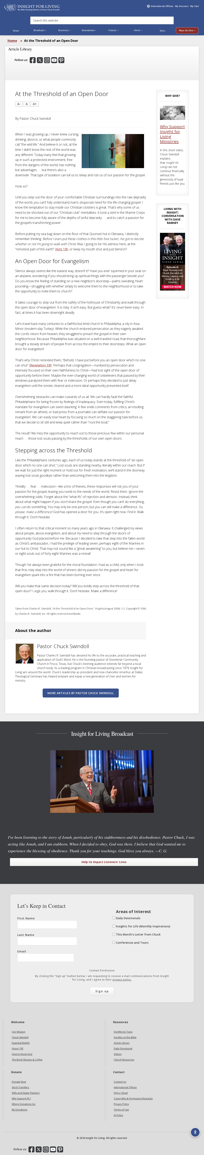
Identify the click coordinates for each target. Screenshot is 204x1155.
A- (19, 104)
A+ (35, 104)
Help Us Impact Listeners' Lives (104, 862)
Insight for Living (32, 7)
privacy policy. (122, 979)
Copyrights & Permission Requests (133, 1098)
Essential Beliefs (21, 1043)
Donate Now (19, 1081)
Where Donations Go (23, 1104)
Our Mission (18, 1032)
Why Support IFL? (21, 1098)
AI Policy (118, 1115)
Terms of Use (121, 1109)
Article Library (121, 1043)
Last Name (25, 935)
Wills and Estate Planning (25, 1093)
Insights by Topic (123, 1032)
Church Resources (124, 1059)
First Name (26, 918)
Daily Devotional (123, 1048)
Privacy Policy (121, 1104)
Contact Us (120, 1081)
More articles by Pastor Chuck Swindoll (80, 693)
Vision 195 (17, 1048)
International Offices (125, 1087)
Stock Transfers (20, 1087)
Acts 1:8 (61, 249)
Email (21, 951)
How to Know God (22, 1054)
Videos (118, 1054)
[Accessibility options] (195, 1132)
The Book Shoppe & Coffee (27, 1059)
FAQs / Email (121, 1093)
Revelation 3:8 (40, 365)
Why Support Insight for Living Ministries (172, 134)
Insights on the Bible (125, 1037)
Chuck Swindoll (20, 1037)
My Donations (19, 1109)
